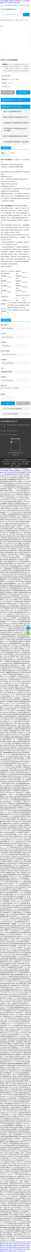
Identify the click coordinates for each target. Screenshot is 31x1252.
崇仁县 (20, 1242)
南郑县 (6, 1249)
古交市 (23, 1243)
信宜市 (10, 1249)
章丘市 (23, 1249)
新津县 (15, 1247)
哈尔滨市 (6, 1242)
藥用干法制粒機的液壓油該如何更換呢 (15, 136)
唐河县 (6, 1243)
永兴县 (24, 1242)
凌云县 (23, 1251)
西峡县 (10, 1245)
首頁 (13, 20)
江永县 (19, 1251)
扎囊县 (15, 1245)
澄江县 (2, 1242)
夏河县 (19, 1249)
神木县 (10, 1243)
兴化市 (15, 1251)
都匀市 (6, 1251)
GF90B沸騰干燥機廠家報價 (14, 408)
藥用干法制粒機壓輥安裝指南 (13, 111)
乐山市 (11, 1242)
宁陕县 (27, 1249)
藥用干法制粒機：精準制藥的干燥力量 (15, 117)
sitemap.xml (18, 466)
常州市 (2, 1247)
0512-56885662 (28, 628)
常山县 (29, 1242)
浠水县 (19, 1247)
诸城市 (2, 1245)
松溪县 (10, 1247)
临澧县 (2, 1251)
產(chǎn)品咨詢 (8, 92)
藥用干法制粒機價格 (12, 414)
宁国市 (15, 1249)
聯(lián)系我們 (23, 92)
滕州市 (23, 1247)
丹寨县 (27, 1245)
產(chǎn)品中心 (20, 20)
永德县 (27, 1243)
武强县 (10, 1251)
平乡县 (6, 1245)
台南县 (19, 1243)
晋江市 (6, 1247)
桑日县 (2, 1243)
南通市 (2, 1249)
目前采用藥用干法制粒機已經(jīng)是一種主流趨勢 (15, 129)
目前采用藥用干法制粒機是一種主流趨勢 (16, 142)
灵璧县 (16, 1242)
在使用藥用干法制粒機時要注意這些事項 (16, 123)
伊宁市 (19, 1245)
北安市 (27, 1247)
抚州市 (23, 1245)
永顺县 (15, 1243)
